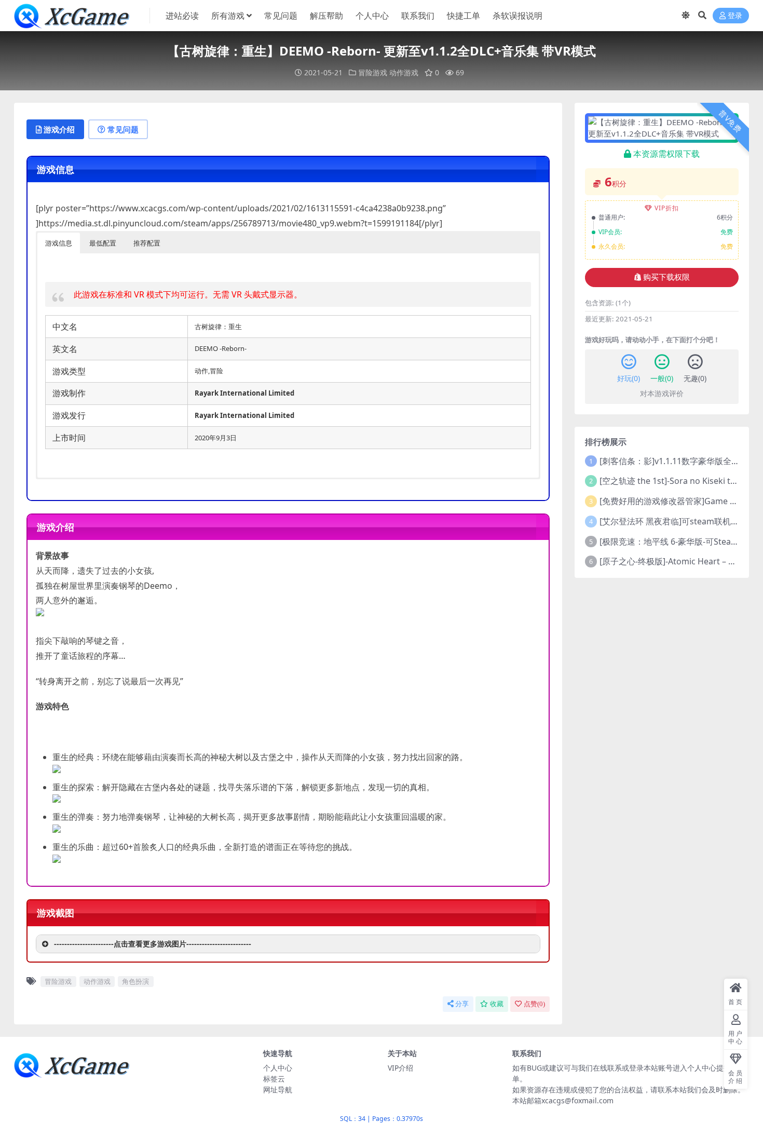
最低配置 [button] (102, 243)
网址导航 (277, 1089)
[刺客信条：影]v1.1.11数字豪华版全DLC (673, 461)
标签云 (274, 1079)
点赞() (534, 1004)
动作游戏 (403, 72)
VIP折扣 (667, 208)
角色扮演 (135, 981)
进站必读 (182, 15)
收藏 (496, 1004)
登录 (735, 16)
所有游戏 (227, 15)
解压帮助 (326, 15)
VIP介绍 (400, 1068)
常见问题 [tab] (123, 129)
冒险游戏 (372, 72)
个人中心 (372, 15)
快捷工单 (463, 15)
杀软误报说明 (517, 15)
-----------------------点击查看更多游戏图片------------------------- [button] (152, 944)
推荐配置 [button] (146, 243)
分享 (462, 1004)
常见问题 (280, 15)
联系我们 (417, 15)
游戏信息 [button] (58, 243)
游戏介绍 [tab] (59, 129)
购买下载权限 (666, 277)
